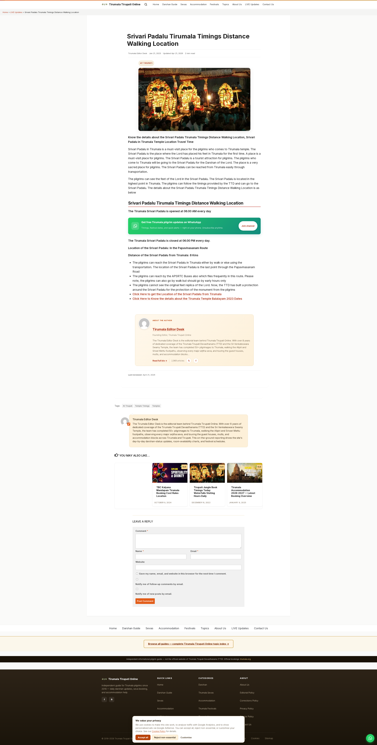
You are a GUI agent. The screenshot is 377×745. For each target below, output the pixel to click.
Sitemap (269, 738)
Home (156, 4)
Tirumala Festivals (207, 708)
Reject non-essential (165, 737)
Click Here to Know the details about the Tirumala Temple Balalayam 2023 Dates (187, 298)
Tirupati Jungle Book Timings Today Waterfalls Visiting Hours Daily (205, 491)
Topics (225, 4)
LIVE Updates (252, 4)
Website (140, 562)
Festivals (214, 4)
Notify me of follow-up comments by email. (159, 584)
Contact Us (268, 4)
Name (139, 551)
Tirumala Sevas (206, 692)
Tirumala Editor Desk (168, 329)
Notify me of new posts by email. (153, 594)
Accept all (143, 737)
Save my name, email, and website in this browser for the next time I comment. (182, 573)
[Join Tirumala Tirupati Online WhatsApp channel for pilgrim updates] (370, 738)
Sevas (184, 4)
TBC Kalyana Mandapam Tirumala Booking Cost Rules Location (167, 491)
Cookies (255, 738)
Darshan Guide (169, 4)
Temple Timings (142, 406)
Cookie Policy (159, 731)
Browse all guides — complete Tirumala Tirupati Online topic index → (188, 643)
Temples (156, 406)
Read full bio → (160, 360)
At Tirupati (146, 63)
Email (194, 551)
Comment (141, 531)
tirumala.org (245, 659)
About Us (237, 4)
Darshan (203, 684)
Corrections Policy (249, 700)
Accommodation (198, 4)
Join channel (248, 226)
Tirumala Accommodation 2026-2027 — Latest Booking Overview (243, 491)
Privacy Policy (247, 708)
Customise (186, 737)
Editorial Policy (247, 692)
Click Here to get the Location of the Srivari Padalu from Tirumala (177, 294)
